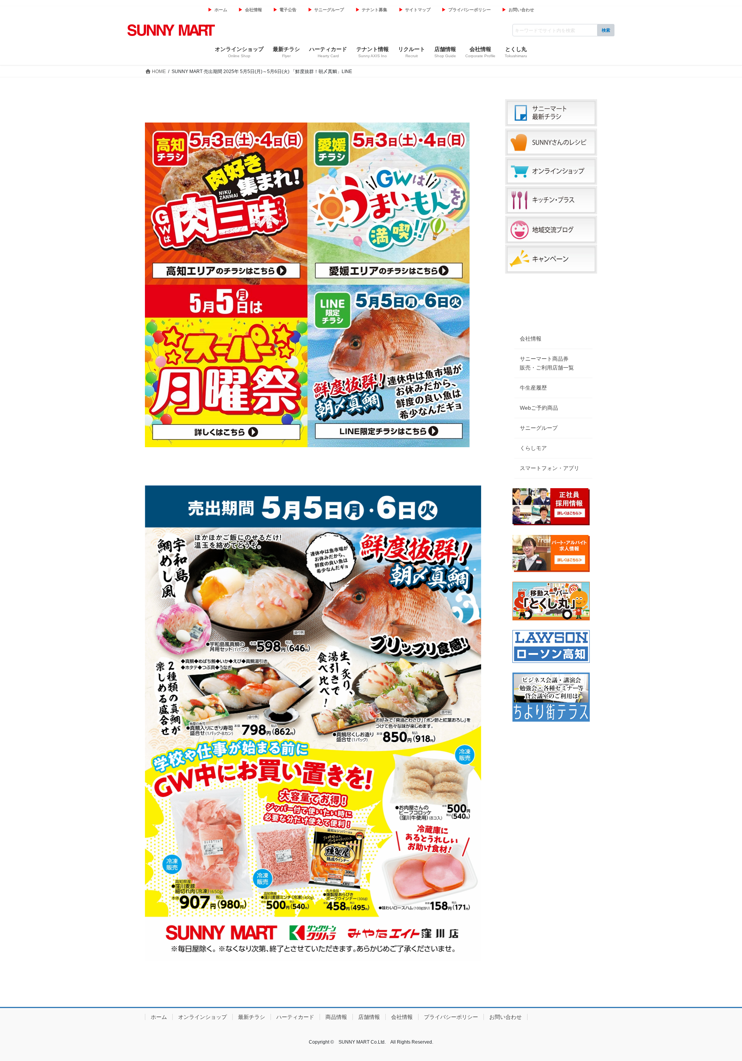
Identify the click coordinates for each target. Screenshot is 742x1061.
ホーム (220, 9)
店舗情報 (369, 1017)
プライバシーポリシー (469, 9)
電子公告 (287, 9)
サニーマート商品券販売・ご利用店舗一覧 (547, 363)
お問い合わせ (521, 9)
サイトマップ (418, 9)
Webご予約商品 (539, 408)
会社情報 (253, 9)
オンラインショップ (202, 1017)
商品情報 (336, 1017)
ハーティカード (295, 1017)
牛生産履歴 (533, 388)
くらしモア (533, 448)
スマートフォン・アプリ (549, 468)
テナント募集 (374, 9)
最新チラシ (251, 1017)
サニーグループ (329, 9)
